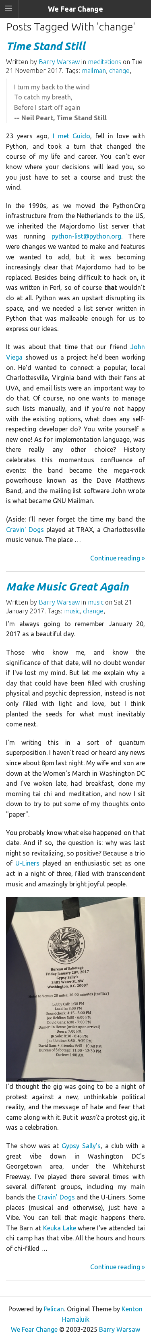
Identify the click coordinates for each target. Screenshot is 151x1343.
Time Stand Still (45, 46)
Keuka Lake (59, 1228)
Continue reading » (117, 558)
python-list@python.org (86, 236)
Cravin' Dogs (25, 529)
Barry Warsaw (59, 61)
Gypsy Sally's (81, 1145)
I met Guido (72, 136)
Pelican (54, 1309)
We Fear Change (34, 1329)
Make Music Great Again (67, 586)
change (119, 70)
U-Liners (27, 863)
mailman (94, 70)
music (95, 602)
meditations (104, 61)
